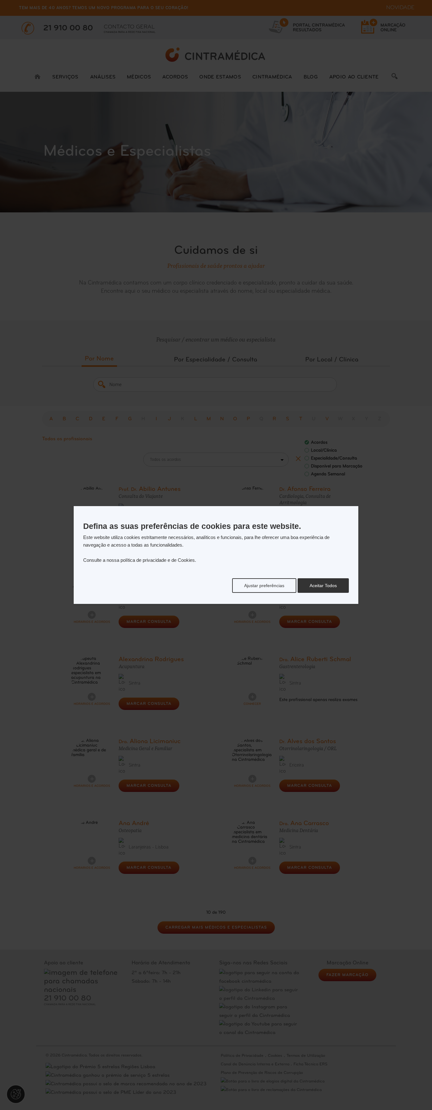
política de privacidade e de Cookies (157, 560)
